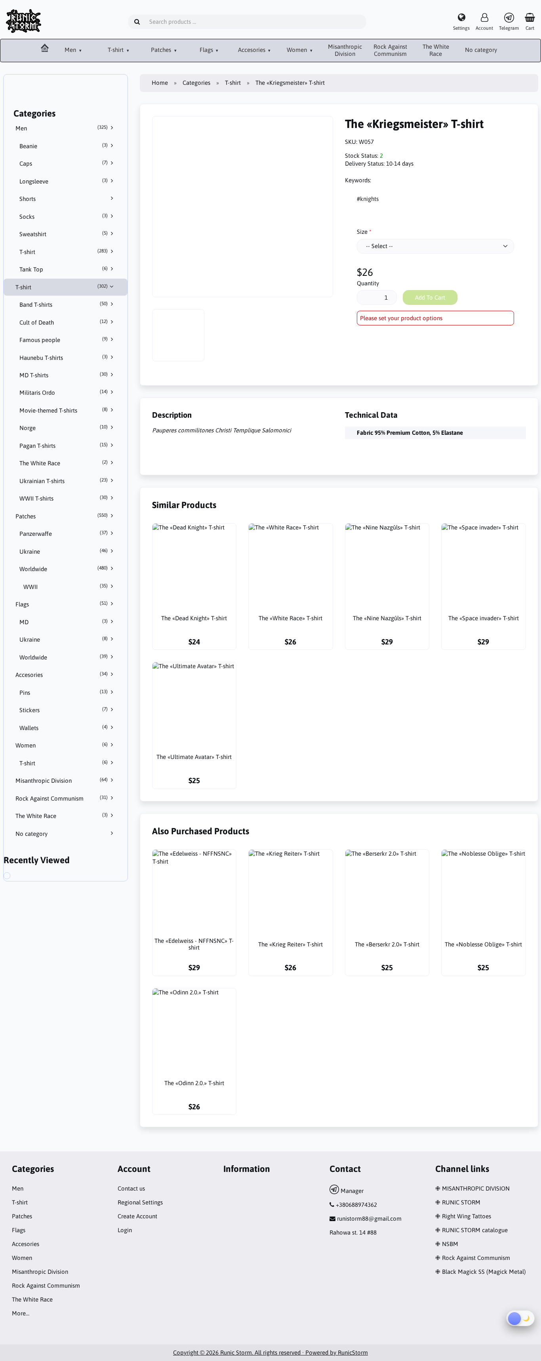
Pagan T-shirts (63, 445)
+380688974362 (356, 1204)
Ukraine (63, 551)
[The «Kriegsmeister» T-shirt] (15, 876)
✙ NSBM (446, 1244)
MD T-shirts (63, 374)
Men (71, 49)
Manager (351, 1190)
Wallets (63, 727)
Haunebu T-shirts (63, 357)
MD (63, 621)
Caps (63, 163)
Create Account (137, 1216)
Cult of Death (63, 322)
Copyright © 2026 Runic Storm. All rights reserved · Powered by (255, 1352)
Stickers (63, 709)
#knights (368, 198)
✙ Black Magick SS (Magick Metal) (480, 1271)
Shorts (27, 198)
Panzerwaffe (63, 533)
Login (125, 1230)
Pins (63, 692)
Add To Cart (430, 297)
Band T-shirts (63, 304)
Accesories (252, 49)
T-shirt (116, 49)
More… (20, 1313)
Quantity (368, 283)
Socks (63, 216)
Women (298, 49)
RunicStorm (353, 1352)
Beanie (63, 145)
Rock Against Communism (390, 50)
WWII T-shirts (63, 498)
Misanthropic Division (345, 50)
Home (160, 82)
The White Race (436, 50)
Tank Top (63, 269)
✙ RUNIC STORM (457, 1202)
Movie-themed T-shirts (63, 410)
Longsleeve (63, 181)
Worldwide (63, 568)
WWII (65, 586)
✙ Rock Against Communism (472, 1257)
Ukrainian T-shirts (63, 480)
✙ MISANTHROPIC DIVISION (472, 1188)
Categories (196, 82)
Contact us (131, 1188)
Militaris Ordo (63, 392)
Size (362, 231)
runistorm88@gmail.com (369, 1218)
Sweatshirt (63, 233)
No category (481, 49)
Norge (63, 427)
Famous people (63, 339)
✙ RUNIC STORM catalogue (471, 1230)
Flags (207, 49)
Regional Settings (140, 1202)
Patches (162, 49)
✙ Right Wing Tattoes (463, 1216)
